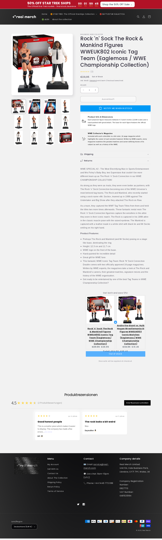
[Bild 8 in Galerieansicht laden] (65, 122)
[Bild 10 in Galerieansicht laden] (34, 138)
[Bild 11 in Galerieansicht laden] (50, 138)
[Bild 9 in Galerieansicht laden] (18, 138)
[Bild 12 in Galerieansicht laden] (65, 138)
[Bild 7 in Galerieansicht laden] (50, 122)
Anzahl (83, 85)
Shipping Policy (54, 482)
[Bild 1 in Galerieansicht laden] (18, 106)
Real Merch (146, 530)
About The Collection (57, 478)
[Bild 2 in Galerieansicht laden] (34, 106)
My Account (53, 464)
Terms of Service (55, 491)
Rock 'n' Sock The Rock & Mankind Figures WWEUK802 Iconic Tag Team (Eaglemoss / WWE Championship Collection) (100, 336)
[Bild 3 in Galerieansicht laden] (50, 106)
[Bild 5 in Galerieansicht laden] (18, 122)
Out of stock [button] (115, 356)
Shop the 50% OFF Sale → (117, 4)
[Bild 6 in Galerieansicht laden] (34, 122)
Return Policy (53, 486)
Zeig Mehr (48, 432)
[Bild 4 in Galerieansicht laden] (65, 106)
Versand (93, 80)
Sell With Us (52, 469)
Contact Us (52, 473)
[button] (73, 14)
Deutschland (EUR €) (23, 526)
